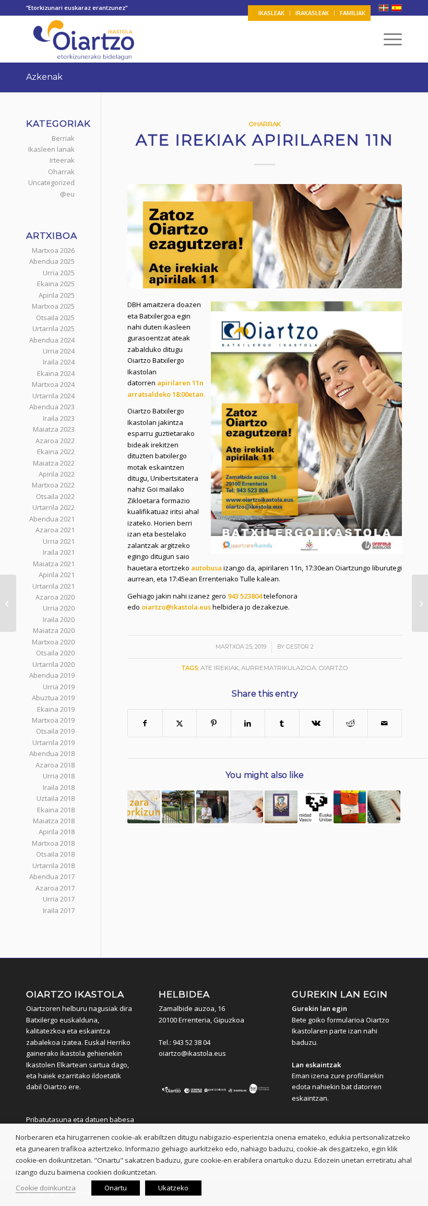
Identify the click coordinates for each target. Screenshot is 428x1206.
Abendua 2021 (52, 518)
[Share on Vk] (317, 723)
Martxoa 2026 (53, 250)
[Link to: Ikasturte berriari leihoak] (178, 806)
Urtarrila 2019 (53, 742)
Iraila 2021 (59, 552)
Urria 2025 (59, 272)
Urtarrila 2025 (53, 328)
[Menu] (387, 39)
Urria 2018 (59, 776)
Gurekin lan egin (319, 1008)
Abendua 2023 (52, 406)
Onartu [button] (115, 1187)
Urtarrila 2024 (53, 395)
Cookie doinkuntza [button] (46, 1187)
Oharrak (264, 124)
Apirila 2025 (57, 295)
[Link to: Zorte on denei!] (383, 806)
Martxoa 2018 (53, 843)
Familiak (352, 13)
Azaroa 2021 (55, 529)
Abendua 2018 (52, 753)
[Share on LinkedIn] (248, 723)
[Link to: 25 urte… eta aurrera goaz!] (212, 806)
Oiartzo (333, 668)
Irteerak (62, 160)
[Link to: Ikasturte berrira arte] (143, 806)
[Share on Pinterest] (214, 723)
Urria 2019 (59, 686)
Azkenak (44, 77)
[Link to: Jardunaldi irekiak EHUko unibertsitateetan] (315, 806)
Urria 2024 (59, 351)
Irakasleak (312, 13)
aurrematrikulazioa (278, 668)
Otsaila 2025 (55, 317)
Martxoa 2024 (53, 384)
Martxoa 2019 (53, 720)
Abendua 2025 (52, 261)
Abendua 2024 (52, 340)
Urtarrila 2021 (53, 586)
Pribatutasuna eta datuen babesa (80, 1119)
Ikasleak (271, 13)
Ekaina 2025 (56, 283)
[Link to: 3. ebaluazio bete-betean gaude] (246, 806)
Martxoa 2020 (53, 642)
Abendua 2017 (52, 876)
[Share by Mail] (385, 723)
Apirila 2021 (57, 574)
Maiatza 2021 (54, 563)
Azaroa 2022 (55, 440)
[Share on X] (180, 723)
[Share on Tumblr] (282, 723)
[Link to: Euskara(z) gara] (350, 806)
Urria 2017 (59, 899)
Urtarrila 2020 (53, 664)
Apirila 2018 (57, 831)
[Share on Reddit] (350, 723)
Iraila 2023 (59, 418)
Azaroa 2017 (55, 888)
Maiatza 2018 (54, 820)
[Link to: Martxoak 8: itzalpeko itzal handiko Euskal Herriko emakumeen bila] (281, 806)
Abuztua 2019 (53, 697)
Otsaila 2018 (55, 854)
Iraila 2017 (59, 910)
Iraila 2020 (59, 619)
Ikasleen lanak (51, 149)
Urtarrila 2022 (53, 507)
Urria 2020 (59, 608)
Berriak (63, 138)
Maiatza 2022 (54, 463)
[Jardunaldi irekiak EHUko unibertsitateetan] (8, 603)
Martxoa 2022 (53, 485)
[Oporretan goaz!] (420, 603)
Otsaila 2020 (55, 652)
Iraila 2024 (59, 362)
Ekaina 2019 (56, 709)
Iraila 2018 (59, 787)
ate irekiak (219, 668)
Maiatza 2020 (54, 630)
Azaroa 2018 (55, 765)
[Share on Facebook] (145, 723)
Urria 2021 (59, 541)
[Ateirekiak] (264, 236)
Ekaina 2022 (56, 451)
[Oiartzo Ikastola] (84, 39)
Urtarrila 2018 (53, 865)
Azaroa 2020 (55, 597)
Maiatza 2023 (54, 429)
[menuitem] (271, 13)
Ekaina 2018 (56, 809)
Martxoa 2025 (53, 306)
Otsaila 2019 (55, 731)
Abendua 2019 (52, 675)
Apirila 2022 (57, 474)
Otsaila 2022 (55, 496)
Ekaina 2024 (56, 373)
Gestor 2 (300, 646)
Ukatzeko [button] (173, 1187)
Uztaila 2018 (56, 798)
